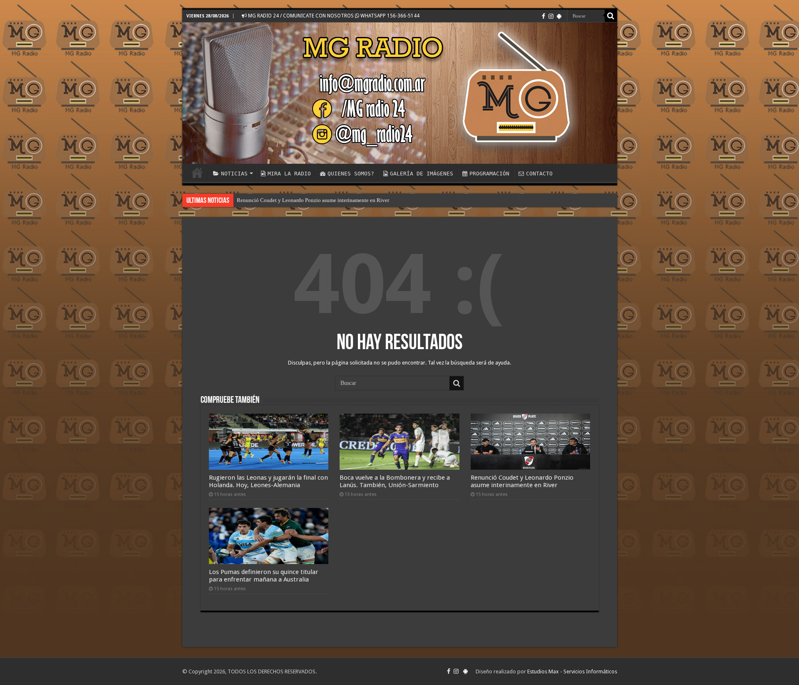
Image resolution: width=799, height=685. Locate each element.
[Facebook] (543, 16)
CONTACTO (539, 173)
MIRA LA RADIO (289, 173)
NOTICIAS (234, 173)
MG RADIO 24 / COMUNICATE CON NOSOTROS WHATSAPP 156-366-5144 (333, 16)
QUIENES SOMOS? (351, 173)
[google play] (559, 16)
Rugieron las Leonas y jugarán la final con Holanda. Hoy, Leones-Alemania (268, 481)
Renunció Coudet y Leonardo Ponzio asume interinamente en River (313, 200)
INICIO (197, 172)
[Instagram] (551, 16)
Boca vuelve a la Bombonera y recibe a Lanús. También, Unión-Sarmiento (395, 481)
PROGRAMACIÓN (489, 173)
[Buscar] (611, 16)
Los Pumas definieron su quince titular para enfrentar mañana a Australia (263, 575)
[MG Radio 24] (399, 93)
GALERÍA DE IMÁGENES (421, 173)
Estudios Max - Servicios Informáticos (572, 671)
